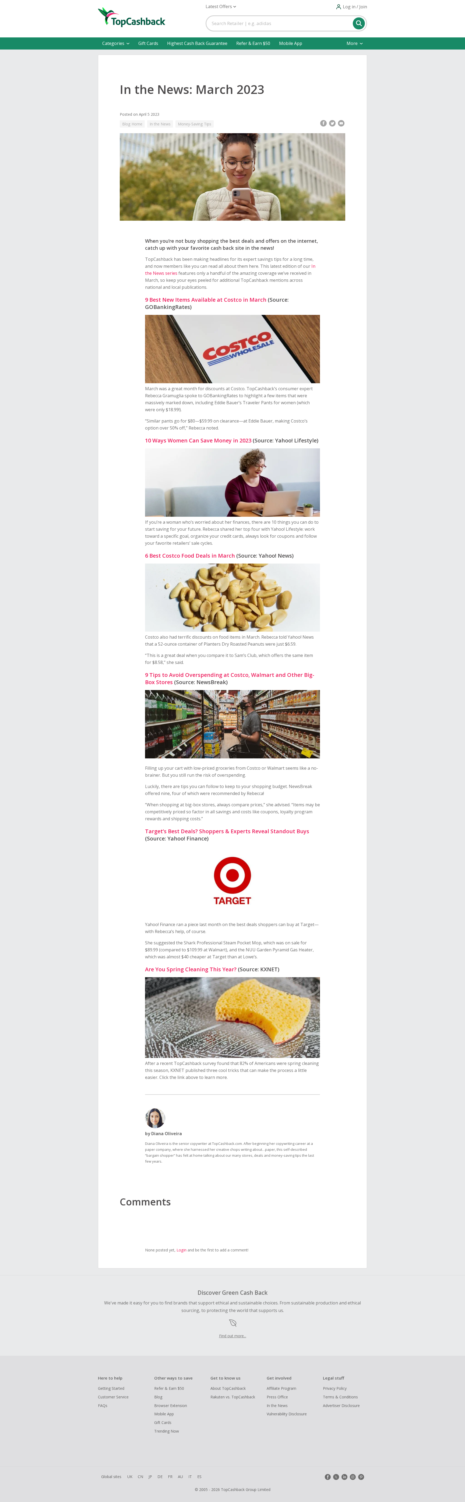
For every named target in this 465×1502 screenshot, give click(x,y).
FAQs (102, 1405)
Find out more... (232, 1335)
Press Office (277, 1396)
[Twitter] (336, 1477)
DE (160, 1476)
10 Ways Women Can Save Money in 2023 (198, 440)
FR (170, 1476)
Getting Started (111, 1388)
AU (180, 1476)
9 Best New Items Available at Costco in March (205, 299)
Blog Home (132, 123)
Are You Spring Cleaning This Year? (191, 969)
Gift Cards (148, 43)
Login (181, 1250)
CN (140, 1476)
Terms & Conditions (340, 1396)
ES (199, 1476)
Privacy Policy (335, 1388)
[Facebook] (328, 1477)
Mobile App (290, 43)
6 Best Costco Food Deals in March (190, 555)
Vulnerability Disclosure (287, 1413)
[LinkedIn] (344, 1477)
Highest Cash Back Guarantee (197, 43)
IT (190, 1476)
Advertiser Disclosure (341, 1405)
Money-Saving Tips (194, 123)
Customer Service (113, 1396)
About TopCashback (228, 1388)
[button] (221, 6)
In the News (160, 123)
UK (129, 1476)
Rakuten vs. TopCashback (232, 1396)
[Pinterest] (361, 1477)
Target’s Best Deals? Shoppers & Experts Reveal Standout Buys (227, 831)
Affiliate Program (281, 1388)
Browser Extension (170, 1405)
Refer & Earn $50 (253, 43)
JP (150, 1476)
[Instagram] (353, 1477)
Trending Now (166, 1431)
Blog (158, 1396)
